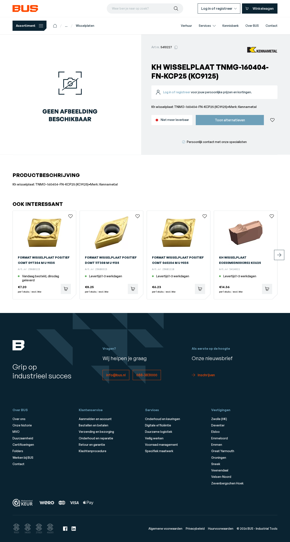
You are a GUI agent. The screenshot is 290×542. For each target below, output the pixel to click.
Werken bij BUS (23, 457)
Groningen (218, 457)
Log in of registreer (176, 92)
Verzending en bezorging (96, 431)
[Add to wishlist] (272, 120)
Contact (18, 464)
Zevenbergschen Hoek (227, 483)
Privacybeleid (195, 528)
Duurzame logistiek (158, 431)
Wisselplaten (85, 25)
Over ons (19, 419)
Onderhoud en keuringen (162, 419)
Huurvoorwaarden (220, 528)
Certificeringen (23, 444)
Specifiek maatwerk (159, 451)
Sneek (215, 464)
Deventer (218, 425)
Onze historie (22, 425)
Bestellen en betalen (93, 425)
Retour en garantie (92, 444)
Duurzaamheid (23, 438)
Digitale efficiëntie (158, 425)
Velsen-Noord (221, 476)
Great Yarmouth (222, 451)
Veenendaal (219, 470)
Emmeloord (219, 438)
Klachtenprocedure (92, 451)
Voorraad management (161, 444)
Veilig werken (154, 438)
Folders (18, 451)
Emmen (216, 444)
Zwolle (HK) (219, 419)
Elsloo (215, 431)
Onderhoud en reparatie (96, 438)
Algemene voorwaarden (165, 528)
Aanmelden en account (95, 419)
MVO (16, 431)
